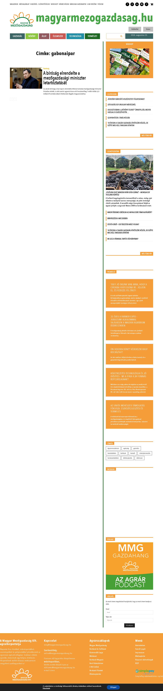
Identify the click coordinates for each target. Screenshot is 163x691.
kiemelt (132, 453)
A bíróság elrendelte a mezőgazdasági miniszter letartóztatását (64, 78)
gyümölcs (136, 448)
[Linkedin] (137, 4)
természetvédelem (113, 458)
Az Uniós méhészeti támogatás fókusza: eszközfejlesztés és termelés (128, 408)
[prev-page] (11, 99)
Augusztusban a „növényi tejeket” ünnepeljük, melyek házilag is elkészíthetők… (129, 111)
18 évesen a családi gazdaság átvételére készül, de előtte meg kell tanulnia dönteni (128, 124)
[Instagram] (132, 4)
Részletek (46, 688)
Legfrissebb (111, 94)
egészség (126, 448)
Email (107, 609)
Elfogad (113, 687)
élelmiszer (140, 458)
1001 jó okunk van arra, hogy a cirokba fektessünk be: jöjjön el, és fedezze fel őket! (129, 287)
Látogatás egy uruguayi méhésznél (122, 104)
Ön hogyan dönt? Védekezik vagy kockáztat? (129, 351)
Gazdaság (46, 69)
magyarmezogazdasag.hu (94, 18)
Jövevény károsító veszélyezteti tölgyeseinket (126, 99)
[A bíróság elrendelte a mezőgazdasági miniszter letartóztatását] (26, 78)
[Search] (121, 36)
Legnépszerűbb (113, 151)
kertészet (123, 453)
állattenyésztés (127, 458)
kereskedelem (112, 453)
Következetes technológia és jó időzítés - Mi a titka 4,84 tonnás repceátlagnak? (128, 376)
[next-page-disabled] (15, 99)
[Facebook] (127, 4)
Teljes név (109, 617)
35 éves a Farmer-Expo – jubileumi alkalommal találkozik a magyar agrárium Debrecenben (128, 321)
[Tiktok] (146, 4)
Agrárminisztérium (113, 448)
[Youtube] (142, 4)
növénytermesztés (144, 453)
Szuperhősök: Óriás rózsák (119, 118)
